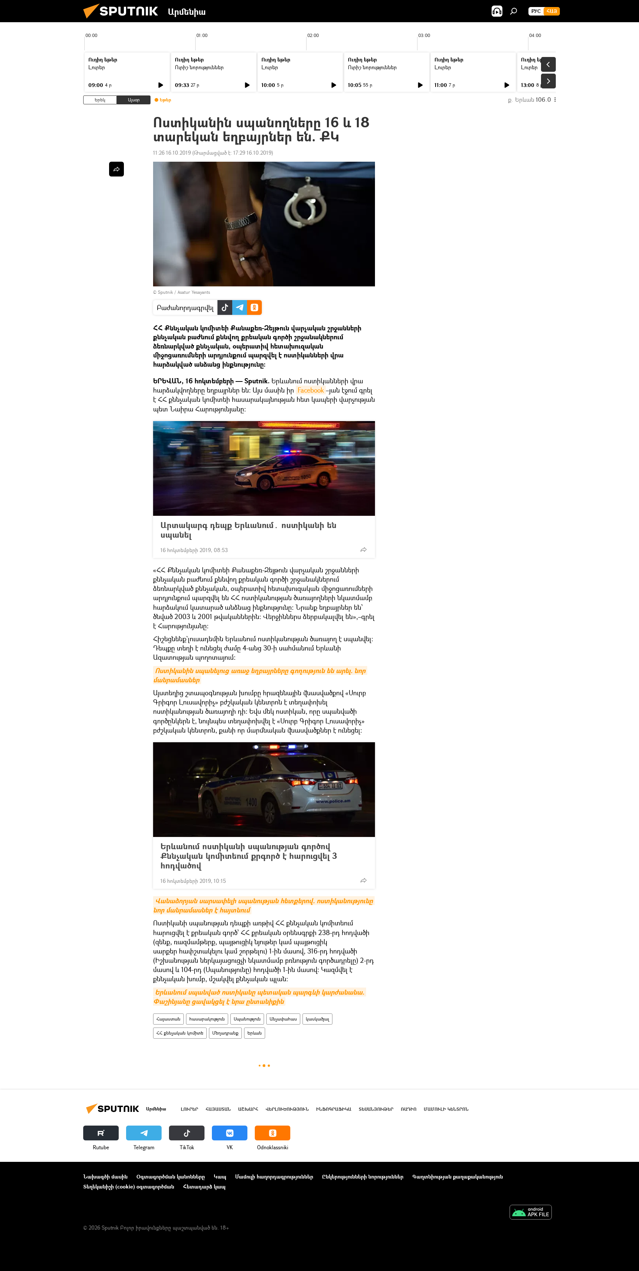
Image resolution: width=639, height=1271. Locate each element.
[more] (363, 549)
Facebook (311, 390)
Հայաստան (168, 1019)
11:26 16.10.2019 (172, 152)
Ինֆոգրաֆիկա (333, 1109)
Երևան (254, 1033)
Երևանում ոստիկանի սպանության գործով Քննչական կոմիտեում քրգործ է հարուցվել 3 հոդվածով (248, 855)
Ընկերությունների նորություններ (362, 1176)
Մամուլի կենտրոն (446, 1109)
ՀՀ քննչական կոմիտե (179, 1033)
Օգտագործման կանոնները (170, 1176)
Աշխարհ (248, 1109)
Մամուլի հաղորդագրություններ (274, 1176)
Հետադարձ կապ (204, 1186)
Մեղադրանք (225, 1033)
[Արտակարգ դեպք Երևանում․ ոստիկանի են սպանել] (264, 468)
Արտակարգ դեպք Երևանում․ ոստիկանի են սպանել (248, 529)
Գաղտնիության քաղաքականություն (457, 1176)
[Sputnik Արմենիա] (123, 20)
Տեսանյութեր (376, 1109)
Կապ (220, 1176)
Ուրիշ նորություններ (199, 67)
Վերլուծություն (287, 1109)
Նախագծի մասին (105, 1176)
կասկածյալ (317, 1019)
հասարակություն (207, 1019)
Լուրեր (96, 67)
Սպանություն (247, 1019)
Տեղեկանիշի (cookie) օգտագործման (128, 1186)
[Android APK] (531, 1213)
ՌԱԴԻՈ (408, 1109)
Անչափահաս (283, 1019)
